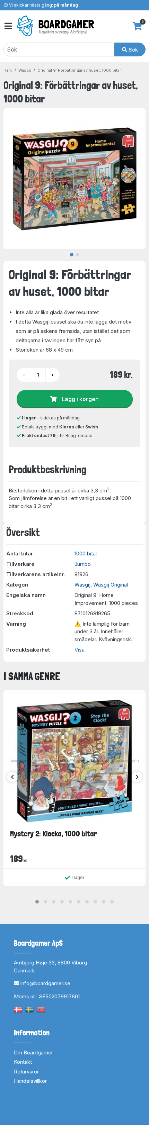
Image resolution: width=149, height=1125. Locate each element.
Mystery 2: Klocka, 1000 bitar (53, 833)
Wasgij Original (110, 584)
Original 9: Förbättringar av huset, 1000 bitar (79, 70)
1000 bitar (85, 553)
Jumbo (82, 564)
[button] (37, 901)
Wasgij (24, 70)
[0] (137, 26)
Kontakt (23, 1062)
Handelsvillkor (30, 1081)
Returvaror (26, 1071)
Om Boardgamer (33, 1052)
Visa (79, 649)
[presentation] (12, 777)
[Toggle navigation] (7, 26)
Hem (7, 70)
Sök (132, 49)
